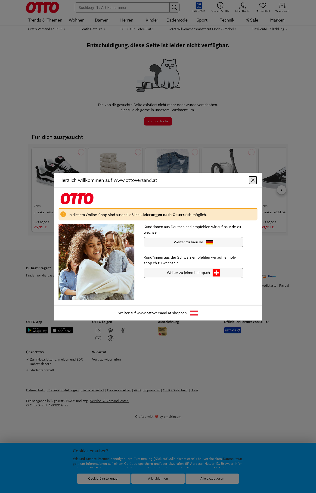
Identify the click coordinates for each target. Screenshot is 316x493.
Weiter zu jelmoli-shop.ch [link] (188, 272)
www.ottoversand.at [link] (154, 313)
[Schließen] (253, 180)
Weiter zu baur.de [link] (188, 242)
